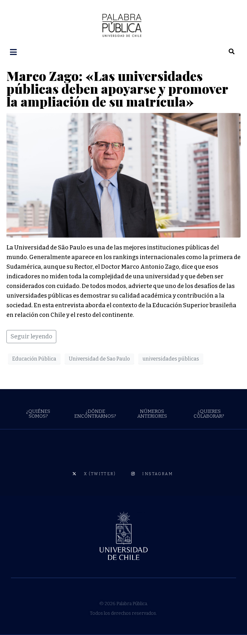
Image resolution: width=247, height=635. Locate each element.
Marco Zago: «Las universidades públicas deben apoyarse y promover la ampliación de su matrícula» (117, 88)
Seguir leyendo (31, 336)
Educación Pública (34, 359)
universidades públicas (170, 359)
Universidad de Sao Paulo (99, 359)
